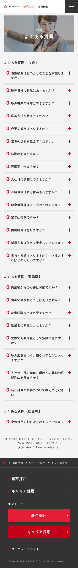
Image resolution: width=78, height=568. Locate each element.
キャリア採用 (37, 462)
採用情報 (17, 462)
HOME (4, 462)
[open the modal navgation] (71, 6)
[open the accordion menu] (68, 479)
